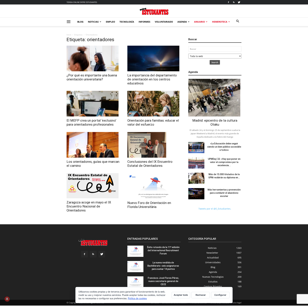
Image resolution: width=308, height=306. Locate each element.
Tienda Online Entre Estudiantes (82, 2)
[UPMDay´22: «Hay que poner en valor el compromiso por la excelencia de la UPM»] (196, 163)
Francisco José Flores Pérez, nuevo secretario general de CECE (163, 281)
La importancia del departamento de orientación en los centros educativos (152, 79)
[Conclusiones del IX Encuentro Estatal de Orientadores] (153, 145)
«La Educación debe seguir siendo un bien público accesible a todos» (224, 146)
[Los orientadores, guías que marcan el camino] (93, 145)
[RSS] (233, 2)
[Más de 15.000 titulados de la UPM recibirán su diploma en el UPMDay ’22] (196, 178)
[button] (237, 21)
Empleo (110, 21)
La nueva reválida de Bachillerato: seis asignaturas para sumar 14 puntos (163, 265)
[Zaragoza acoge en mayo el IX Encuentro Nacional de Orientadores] (93, 185)
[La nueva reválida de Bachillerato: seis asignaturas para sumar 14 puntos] (135, 266)
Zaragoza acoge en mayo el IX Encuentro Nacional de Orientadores (89, 206)
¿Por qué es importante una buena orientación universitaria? (92, 77)
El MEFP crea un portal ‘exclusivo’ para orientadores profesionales (91, 122)
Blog (80, 21)
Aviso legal (236, 302)
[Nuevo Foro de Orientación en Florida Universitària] (153, 186)
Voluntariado (164, 21)
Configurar (220, 295)
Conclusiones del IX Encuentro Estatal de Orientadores (149, 164)
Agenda (182, 21)
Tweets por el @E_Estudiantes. (214, 208)
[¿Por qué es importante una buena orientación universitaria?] (93, 58)
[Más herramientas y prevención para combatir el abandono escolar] (196, 193)
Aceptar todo (181, 295)
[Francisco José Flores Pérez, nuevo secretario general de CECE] (135, 282)
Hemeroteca (219, 21)
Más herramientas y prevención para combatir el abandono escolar (224, 192)
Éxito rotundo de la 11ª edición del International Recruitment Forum (163, 250)
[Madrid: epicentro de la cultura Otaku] (214, 97)
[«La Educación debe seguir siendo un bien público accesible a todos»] (196, 147)
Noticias (93, 21)
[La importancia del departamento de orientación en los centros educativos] (153, 58)
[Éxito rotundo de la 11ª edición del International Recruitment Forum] (135, 251)
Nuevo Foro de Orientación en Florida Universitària (149, 205)
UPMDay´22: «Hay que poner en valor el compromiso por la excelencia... (224, 162)
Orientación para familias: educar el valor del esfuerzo (153, 122)
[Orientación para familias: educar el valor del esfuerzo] (153, 103)
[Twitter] (239, 2)
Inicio (69, 34)
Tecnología (127, 21)
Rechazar (201, 295)
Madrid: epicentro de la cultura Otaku (214, 122)
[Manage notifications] (7, 299)
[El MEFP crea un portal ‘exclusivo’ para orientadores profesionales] (93, 103)
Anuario (199, 21)
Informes (144, 21)
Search (214, 62)
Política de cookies (137, 298)
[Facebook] (228, 2)
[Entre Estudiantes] (154, 11)
